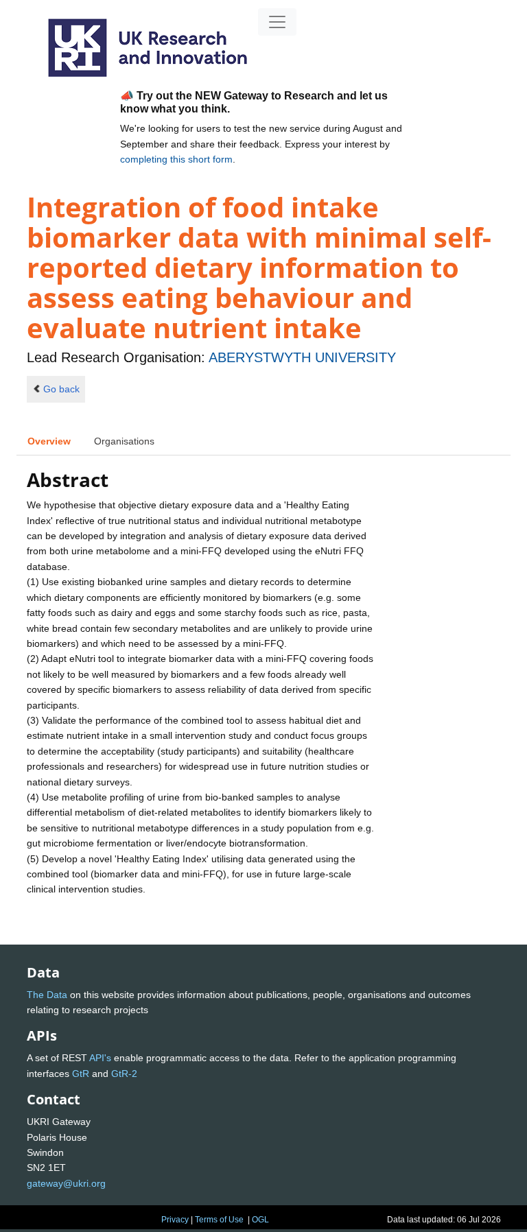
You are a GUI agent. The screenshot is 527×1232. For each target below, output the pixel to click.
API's (100, 1057)
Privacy (175, 1219)
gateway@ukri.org (66, 1183)
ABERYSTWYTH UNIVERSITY (302, 357)
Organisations (124, 441)
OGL (260, 1219)
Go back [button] (61, 388)
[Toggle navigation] (277, 22)
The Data (47, 994)
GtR (80, 1073)
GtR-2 (124, 1073)
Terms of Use (219, 1219)
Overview (49, 441)
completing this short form (176, 159)
